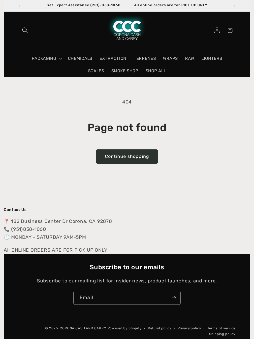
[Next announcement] (234, 5)
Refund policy (159, 328)
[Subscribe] (173, 298)
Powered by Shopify (125, 328)
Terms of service (221, 328)
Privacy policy (189, 328)
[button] (25, 30)
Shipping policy (222, 334)
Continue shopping (127, 156)
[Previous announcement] (19, 5)
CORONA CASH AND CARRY (83, 328)
